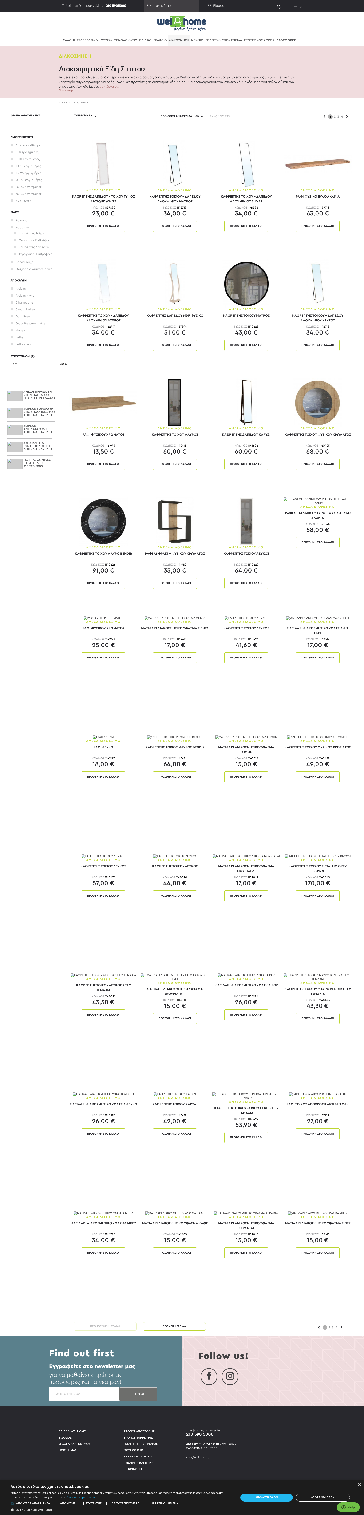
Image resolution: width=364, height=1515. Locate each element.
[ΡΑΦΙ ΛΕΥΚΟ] (103, 737)
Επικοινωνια (133, 1469)
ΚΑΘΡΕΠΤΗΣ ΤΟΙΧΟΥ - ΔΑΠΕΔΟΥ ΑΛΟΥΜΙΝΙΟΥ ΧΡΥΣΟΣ (317, 318)
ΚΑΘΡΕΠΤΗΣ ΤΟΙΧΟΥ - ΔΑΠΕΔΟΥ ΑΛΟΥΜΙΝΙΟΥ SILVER (246, 199)
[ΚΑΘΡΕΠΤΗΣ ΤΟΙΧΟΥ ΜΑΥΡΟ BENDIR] (103, 521)
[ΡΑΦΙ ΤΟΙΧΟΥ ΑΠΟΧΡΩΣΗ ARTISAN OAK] (317, 1094)
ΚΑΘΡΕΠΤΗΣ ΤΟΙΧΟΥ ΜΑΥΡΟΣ (246, 315)
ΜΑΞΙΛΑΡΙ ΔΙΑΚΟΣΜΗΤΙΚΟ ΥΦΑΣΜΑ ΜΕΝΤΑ (175, 628)
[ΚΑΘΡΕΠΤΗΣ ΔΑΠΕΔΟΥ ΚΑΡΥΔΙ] (246, 402)
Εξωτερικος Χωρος (259, 40)
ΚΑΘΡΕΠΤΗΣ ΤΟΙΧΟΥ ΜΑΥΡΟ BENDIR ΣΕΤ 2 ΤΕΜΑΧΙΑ (318, 991)
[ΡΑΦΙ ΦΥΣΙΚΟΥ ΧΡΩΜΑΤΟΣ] (103, 402)
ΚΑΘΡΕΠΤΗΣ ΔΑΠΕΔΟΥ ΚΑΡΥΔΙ (246, 434)
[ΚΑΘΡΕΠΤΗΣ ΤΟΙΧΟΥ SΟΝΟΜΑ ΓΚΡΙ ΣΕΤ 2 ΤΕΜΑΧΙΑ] (246, 1095)
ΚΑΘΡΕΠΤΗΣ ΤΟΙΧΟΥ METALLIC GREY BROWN (318, 868)
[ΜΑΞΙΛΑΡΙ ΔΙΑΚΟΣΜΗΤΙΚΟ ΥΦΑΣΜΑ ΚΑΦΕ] (175, 1213)
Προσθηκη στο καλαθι (103, 226)
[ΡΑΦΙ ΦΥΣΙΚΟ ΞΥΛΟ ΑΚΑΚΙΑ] (318, 164)
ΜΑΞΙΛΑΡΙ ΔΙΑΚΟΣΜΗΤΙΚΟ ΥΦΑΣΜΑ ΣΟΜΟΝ (246, 749)
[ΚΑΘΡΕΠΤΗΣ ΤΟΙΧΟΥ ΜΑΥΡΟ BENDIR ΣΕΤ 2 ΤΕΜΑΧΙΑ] (318, 976)
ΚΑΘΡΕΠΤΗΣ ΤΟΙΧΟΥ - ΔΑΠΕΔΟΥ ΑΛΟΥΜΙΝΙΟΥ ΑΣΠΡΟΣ (103, 318)
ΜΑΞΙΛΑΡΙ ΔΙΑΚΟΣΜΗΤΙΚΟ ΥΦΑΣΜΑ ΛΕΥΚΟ (103, 1104)
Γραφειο (160, 40)
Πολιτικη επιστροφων (141, 1444)
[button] (121, 1510)
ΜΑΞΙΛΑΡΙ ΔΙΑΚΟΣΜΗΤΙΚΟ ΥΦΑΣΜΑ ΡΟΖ (246, 985)
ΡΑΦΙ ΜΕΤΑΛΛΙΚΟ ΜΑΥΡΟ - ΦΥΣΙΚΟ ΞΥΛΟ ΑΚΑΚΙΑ (318, 515)
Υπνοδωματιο (125, 40)
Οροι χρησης (134, 1450)
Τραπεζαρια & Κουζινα (94, 40)
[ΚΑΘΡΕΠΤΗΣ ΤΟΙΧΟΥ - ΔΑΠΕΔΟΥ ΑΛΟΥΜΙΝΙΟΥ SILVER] (246, 164)
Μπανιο (197, 40)
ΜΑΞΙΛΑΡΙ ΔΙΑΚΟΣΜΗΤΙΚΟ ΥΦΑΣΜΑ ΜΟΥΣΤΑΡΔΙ (246, 868)
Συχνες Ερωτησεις (138, 1456)
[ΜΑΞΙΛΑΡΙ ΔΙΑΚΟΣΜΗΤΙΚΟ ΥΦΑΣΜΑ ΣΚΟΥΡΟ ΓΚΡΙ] (175, 976)
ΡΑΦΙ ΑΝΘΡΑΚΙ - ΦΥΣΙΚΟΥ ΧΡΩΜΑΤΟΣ (175, 553)
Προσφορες (286, 40)
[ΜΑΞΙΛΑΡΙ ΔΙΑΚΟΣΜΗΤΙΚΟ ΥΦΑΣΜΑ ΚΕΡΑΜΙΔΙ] (246, 1213)
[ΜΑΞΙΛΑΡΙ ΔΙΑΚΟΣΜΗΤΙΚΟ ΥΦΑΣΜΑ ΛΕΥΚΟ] (103, 1094)
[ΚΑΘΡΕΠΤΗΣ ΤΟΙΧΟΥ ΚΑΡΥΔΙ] (175, 1094)
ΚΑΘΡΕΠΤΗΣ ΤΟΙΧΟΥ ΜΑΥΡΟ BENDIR (103, 553)
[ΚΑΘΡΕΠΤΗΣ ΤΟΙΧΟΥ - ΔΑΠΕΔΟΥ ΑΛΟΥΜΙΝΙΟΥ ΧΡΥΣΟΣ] (318, 283)
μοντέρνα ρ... (109, 86)
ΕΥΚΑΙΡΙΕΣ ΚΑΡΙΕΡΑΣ (138, 1462)
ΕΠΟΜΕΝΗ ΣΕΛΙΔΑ (174, 1326)
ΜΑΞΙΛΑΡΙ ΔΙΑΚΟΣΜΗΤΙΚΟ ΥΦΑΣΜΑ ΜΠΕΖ (103, 1223)
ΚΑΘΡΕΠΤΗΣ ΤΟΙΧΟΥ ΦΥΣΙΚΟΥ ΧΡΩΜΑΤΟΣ (318, 434)
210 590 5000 (200, 1434)
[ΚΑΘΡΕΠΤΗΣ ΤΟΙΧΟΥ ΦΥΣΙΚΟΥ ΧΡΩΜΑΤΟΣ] (318, 402)
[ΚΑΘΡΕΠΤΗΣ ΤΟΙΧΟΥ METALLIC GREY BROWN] (318, 856)
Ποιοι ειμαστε (69, 1450)
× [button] (359, 1484)
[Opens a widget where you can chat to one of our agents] (348, 1507)
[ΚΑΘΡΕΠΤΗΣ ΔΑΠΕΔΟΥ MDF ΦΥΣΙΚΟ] (175, 283)
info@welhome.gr (198, 1457)
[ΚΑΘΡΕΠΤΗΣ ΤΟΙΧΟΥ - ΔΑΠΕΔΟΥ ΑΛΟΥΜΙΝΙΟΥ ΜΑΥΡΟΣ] (175, 164)
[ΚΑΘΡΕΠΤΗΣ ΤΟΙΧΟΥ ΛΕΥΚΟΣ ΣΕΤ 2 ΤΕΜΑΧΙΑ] (103, 975)
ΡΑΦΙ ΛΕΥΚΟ (103, 747)
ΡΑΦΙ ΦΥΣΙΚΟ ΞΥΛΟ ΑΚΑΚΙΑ (318, 196)
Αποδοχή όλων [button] (266, 1497)
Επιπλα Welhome (72, 1431)
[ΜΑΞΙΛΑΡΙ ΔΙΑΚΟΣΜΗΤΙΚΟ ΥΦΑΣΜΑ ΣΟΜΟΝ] (246, 737)
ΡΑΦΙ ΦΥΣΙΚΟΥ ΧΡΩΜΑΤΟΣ (103, 434)
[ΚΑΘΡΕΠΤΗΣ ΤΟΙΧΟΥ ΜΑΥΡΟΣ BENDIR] (174, 737)
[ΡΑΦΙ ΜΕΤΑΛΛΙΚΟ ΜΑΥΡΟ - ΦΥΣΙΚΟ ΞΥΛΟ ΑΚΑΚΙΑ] (318, 500)
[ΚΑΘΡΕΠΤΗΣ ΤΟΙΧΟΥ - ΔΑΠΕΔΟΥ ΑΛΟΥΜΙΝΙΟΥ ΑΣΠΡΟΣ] (103, 283)
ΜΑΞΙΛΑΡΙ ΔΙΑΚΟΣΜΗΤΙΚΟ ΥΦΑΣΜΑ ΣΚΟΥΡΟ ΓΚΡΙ (175, 991)
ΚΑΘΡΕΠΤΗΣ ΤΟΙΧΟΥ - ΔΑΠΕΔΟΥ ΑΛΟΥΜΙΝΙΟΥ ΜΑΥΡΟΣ (175, 199)
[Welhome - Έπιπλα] (182, 23)
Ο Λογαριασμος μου (74, 1444)
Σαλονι (69, 40)
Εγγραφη (138, 1394)
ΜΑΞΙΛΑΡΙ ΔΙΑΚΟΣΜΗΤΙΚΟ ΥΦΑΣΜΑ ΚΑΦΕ (175, 1223)
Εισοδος (65, 1437)
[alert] (182, 1497)
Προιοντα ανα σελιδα (176, 116)
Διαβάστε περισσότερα (81, 1497)
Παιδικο (145, 40)
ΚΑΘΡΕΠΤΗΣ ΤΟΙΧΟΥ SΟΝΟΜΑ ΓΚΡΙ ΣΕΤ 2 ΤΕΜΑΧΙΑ (246, 1110)
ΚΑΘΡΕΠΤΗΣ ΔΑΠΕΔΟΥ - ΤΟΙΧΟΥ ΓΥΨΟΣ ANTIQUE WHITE (103, 199)
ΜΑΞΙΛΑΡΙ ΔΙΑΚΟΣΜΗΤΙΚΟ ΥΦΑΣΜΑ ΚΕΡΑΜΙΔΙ (246, 1225)
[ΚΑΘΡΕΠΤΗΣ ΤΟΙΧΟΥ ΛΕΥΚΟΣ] (246, 521)
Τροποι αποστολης (139, 1431)
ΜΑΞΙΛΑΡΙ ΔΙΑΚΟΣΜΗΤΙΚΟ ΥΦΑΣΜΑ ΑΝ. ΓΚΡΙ (318, 630)
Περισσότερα (66, 90)
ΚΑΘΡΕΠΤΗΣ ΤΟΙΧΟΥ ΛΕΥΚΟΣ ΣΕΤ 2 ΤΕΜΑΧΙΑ (103, 987)
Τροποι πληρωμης (138, 1437)
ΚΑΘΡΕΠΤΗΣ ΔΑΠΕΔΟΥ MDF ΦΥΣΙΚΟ (174, 315)
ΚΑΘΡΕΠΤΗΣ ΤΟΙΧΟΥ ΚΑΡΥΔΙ (174, 1104)
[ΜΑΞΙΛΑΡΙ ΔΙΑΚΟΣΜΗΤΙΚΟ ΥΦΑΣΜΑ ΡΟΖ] (246, 975)
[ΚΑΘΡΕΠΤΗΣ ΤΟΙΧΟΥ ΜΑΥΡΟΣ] (246, 283)
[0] (277, 4)
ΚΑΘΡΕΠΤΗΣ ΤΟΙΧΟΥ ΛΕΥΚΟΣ (246, 553)
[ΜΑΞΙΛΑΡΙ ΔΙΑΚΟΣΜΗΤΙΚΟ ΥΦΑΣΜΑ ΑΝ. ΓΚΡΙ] (317, 618)
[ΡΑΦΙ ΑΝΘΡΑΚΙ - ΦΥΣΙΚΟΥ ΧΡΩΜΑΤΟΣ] (175, 521)
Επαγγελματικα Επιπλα (223, 40)
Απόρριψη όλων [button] (323, 1497)
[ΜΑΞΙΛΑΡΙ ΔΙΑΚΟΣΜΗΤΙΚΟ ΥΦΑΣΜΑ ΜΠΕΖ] (103, 1213)
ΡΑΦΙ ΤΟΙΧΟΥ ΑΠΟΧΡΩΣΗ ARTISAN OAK (317, 1104)
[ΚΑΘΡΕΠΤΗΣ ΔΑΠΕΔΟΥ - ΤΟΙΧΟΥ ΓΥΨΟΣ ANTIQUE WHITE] (103, 164)
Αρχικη (63, 102)
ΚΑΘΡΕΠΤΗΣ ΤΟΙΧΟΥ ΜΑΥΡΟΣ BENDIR (175, 747)
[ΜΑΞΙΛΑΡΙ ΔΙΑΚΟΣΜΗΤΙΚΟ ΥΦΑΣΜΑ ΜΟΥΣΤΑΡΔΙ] (246, 856)
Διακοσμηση (179, 40)
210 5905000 (116, 5)
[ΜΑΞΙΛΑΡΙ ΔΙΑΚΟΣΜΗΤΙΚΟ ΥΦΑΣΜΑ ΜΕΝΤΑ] (175, 618)
